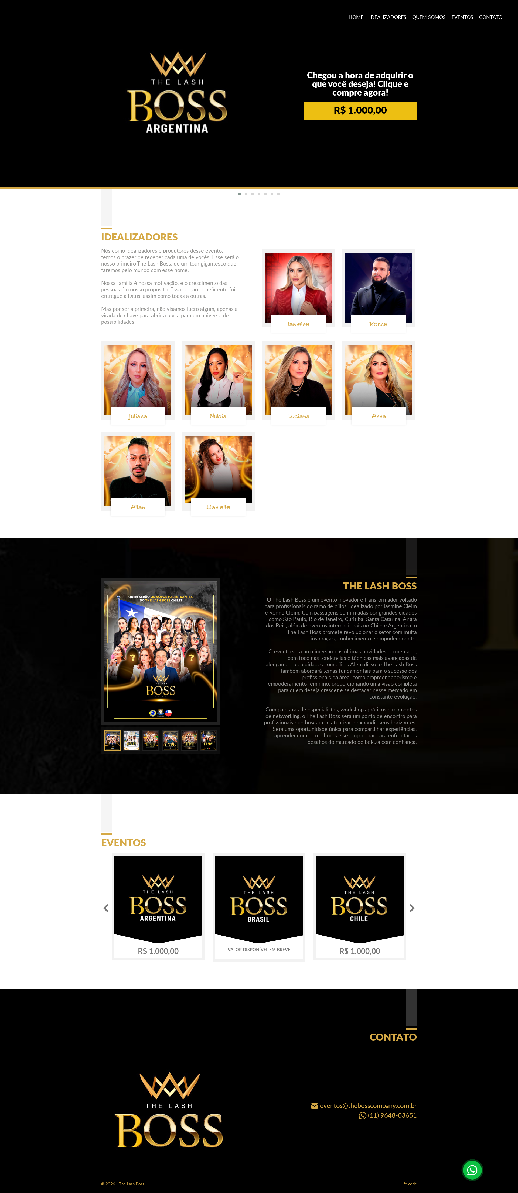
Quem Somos (429, 17)
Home (356, 17)
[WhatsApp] (472, 1170)
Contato (490, 17)
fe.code (410, 1184)
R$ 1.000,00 (360, 111)
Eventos (462, 17)
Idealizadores (387, 17)
